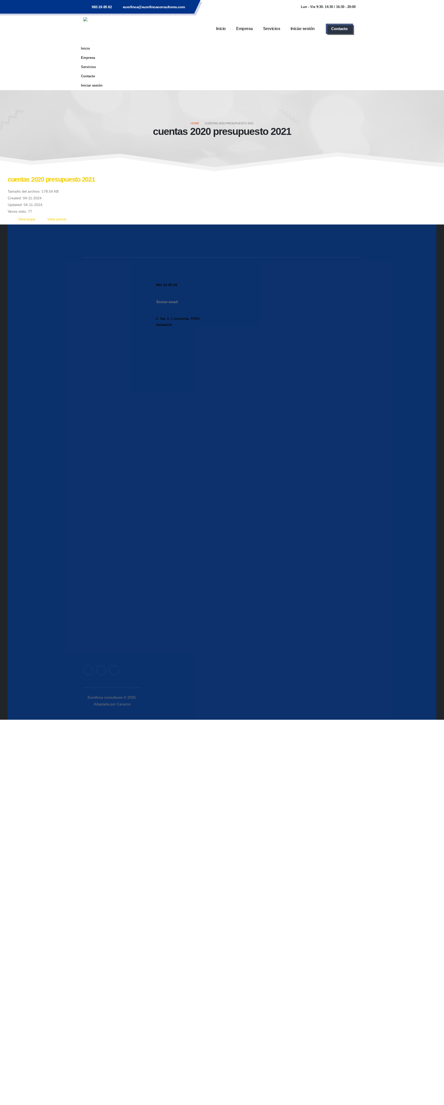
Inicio (221, 28)
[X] (101, 670)
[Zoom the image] (112, 277)
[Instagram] (114, 670)
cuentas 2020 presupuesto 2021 (51, 179)
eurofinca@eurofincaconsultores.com (154, 7)
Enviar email (167, 302)
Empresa (244, 28)
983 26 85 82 (102, 7)
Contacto (339, 28)
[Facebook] (88, 670)
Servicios (271, 28)
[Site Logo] (115, 28)
